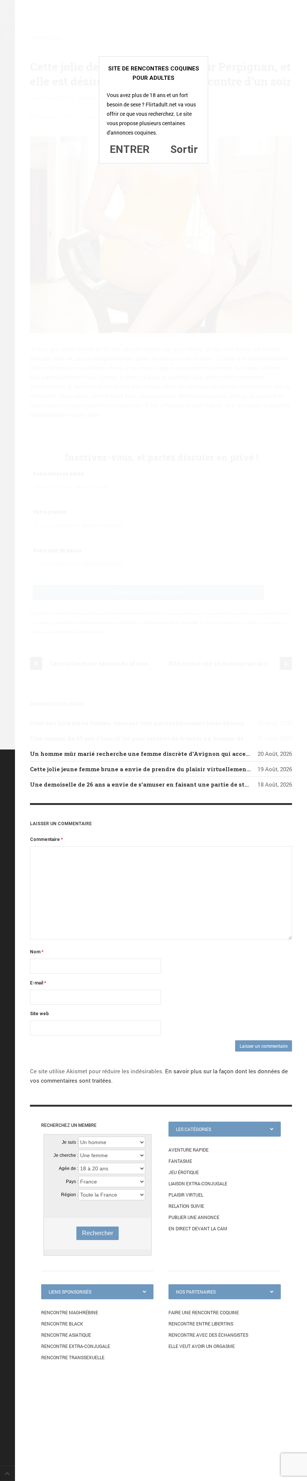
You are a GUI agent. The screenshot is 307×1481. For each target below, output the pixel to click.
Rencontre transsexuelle (72, 1357)
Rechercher (97, 1233)
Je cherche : (66, 1155)
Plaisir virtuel (185, 1195)
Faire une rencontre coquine (203, 1312)
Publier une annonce (193, 1217)
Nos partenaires (196, 1292)
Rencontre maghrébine (69, 1312)
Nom (36, 951)
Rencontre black (62, 1324)
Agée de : (68, 1168)
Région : (69, 1194)
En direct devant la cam (197, 1228)
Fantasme (180, 1161)
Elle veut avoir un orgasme (201, 1346)
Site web (39, 1013)
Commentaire (46, 839)
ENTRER (129, 149)
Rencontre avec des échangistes (208, 1335)
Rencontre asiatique (66, 1335)
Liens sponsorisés (70, 1292)
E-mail (38, 983)
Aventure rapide (188, 1150)
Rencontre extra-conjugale (75, 1346)
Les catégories (193, 1129)
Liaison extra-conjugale (197, 1183)
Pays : (72, 1181)
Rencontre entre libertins (200, 1324)
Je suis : (70, 1142)
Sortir (184, 149)
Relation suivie (186, 1206)
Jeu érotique (183, 1172)
